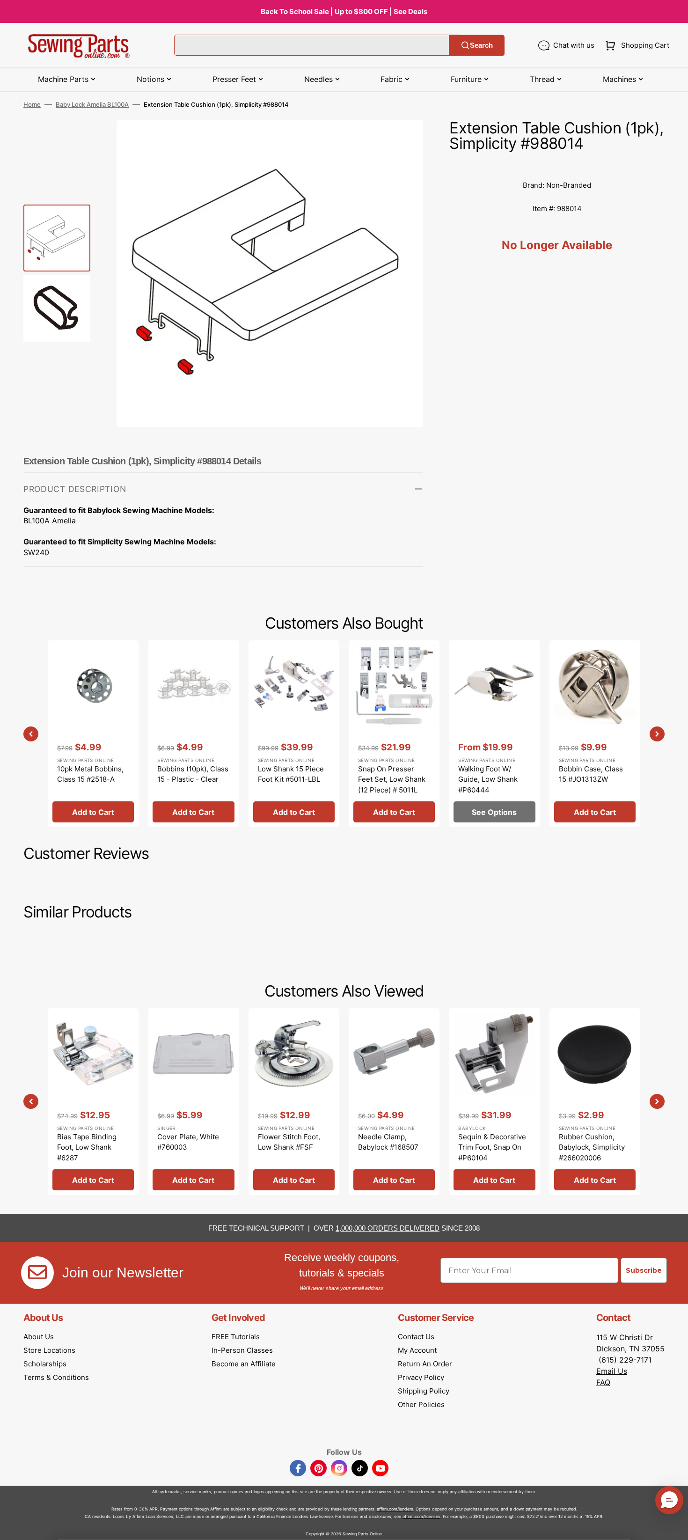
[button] (635, 45)
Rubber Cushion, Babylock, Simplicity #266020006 (592, 1147)
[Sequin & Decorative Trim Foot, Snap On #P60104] (494, 1101)
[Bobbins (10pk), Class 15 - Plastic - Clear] (193, 733)
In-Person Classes (242, 1350)
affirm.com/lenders (395, 1508)
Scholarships (44, 1363)
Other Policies (421, 1404)
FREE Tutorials (236, 1336)
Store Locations (49, 1350)
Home (32, 104)
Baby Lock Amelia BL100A (92, 104)
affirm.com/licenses (421, 1516)
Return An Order (425, 1363)
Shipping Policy (423, 1390)
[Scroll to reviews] (557, 164)
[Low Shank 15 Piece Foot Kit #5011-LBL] (294, 733)
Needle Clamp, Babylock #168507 (388, 1142)
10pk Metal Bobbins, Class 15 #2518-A (90, 774)
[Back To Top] (674, 1526)
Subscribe (644, 1270)
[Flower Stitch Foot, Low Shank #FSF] (294, 1101)
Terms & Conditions (56, 1377)
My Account (417, 1350)
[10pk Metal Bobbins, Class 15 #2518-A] (93, 733)
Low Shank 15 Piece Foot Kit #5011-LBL (291, 774)
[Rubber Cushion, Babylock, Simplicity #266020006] (594, 1101)
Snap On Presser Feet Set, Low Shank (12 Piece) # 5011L (391, 779)
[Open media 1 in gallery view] (402, 141)
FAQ (603, 1382)
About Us (38, 1336)
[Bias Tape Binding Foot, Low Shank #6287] (93, 1101)
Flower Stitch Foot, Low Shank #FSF (289, 1142)
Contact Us (416, 1336)
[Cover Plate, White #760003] (193, 1101)
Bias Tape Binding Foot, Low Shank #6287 (87, 1147)
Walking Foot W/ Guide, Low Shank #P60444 (488, 779)
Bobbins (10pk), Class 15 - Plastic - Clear (192, 774)
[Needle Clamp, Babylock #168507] (394, 1101)
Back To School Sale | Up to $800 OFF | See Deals (344, 11)
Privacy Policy (421, 1377)
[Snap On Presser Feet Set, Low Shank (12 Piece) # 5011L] (394, 733)
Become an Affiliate (244, 1363)
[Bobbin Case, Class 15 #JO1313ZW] (594, 733)
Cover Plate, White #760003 (188, 1142)
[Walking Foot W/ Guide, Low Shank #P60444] (494, 733)
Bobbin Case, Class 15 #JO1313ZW (591, 774)
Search (481, 45)
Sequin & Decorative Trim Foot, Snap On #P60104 (492, 1147)
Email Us (611, 1371)
